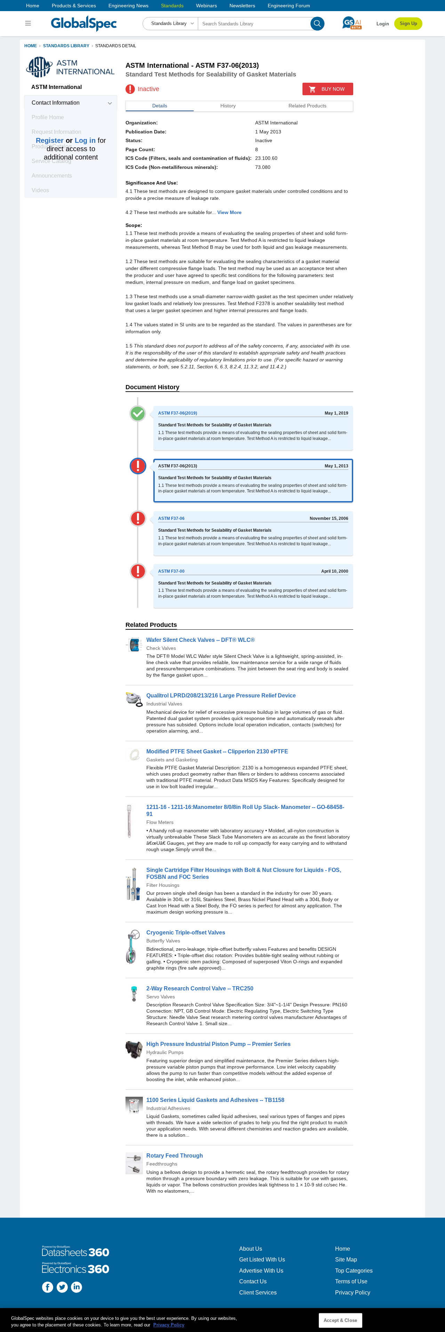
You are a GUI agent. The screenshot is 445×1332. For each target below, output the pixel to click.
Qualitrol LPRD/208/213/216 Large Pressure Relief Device (221, 695)
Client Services (258, 1293)
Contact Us (253, 1281)
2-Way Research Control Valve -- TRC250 (199, 988)
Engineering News (128, 5)
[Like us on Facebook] (47, 1288)
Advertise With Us (261, 1271)
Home (32, 5)
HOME (30, 45)
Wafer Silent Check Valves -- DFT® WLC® (200, 640)
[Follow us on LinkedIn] (76, 1288)
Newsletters (242, 5)
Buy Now (333, 89)
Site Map (346, 1259)
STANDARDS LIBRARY (66, 45)
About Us (250, 1249)
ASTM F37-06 (171, 518)
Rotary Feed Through (174, 1156)
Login (383, 23)
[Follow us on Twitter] (62, 1288)
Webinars (206, 5)
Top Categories (354, 1271)
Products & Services (74, 5)
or (66, 140)
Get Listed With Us (262, 1259)
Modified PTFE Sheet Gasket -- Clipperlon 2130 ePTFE (217, 751)
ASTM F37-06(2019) (177, 413)
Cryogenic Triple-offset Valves (185, 932)
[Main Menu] (29, 23)
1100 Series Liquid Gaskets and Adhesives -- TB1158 (215, 1100)
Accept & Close (340, 1320)
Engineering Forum (289, 5)
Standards (172, 5)
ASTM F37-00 (171, 571)
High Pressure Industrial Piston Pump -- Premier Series (218, 1044)
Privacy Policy (352, 1293)
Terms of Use (351, 1281)
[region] (222, 1320)
